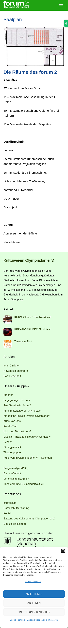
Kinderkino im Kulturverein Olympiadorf (26, 415)
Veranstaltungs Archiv (16, 478)
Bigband (8, 394)
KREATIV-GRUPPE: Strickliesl (32, 329)
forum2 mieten (11, 365)
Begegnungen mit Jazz (16, 400)
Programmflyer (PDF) (15, 468)
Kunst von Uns (12, 420)
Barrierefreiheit (12, 376)
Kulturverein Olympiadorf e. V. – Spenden (27, 457)
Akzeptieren (34, 594)
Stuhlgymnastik (12, 447)
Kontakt (7, 513)
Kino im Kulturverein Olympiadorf (22, 410)
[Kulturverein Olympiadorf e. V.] (16, 7)
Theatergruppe (12, 452)
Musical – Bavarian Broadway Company (27, 436)
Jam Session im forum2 (17, 405)
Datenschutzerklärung (37, 620)
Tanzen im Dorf (23, 341)
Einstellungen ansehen (34, 612)
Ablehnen (34, 603)
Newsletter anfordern (15, 370)
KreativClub (10, 426)
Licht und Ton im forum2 (17, 431)
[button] (63, 551)
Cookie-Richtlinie (17, 620)
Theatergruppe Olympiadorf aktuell (23, 483)
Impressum (53, 620)
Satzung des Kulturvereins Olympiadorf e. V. (29, 518)
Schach (7, 441)
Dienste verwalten (33, 581)
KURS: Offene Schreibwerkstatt (32, 317)
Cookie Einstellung (14, 523)
